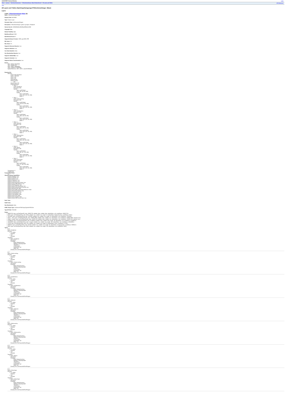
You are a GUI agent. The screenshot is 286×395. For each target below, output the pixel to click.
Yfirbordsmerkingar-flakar (17, 13)
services (7, 2)
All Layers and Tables (48, 2)
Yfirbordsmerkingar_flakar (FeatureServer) (31, 2)
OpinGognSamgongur (16, 2)
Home (3, 2)
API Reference (280, 3)
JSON (3, 5)
